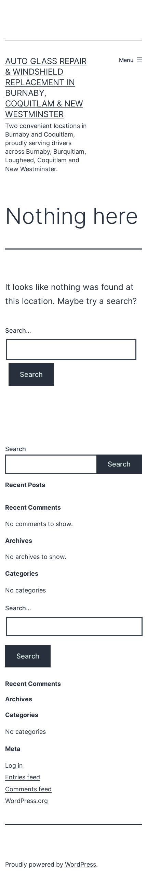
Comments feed (28, 789)
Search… (18, 330)
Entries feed (22, 777)
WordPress (80, 864)
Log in (14, 765)
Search (15, 448)
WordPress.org (26, 800)
